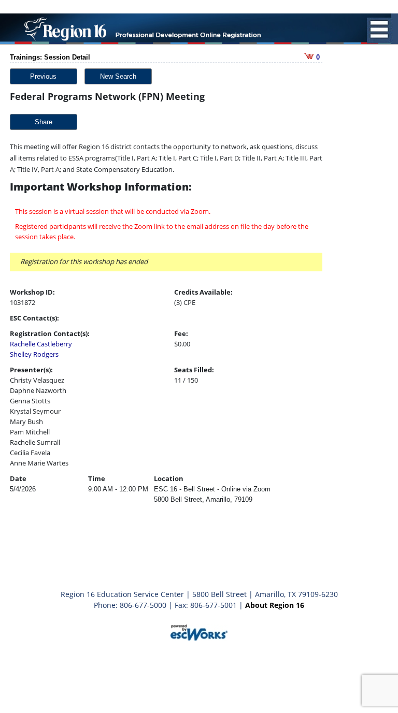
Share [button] (43, 122)
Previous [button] (43, 76)
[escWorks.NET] (199, 631)
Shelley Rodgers (34, 354)
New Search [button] (118, 76)
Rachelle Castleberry (41, 343)
